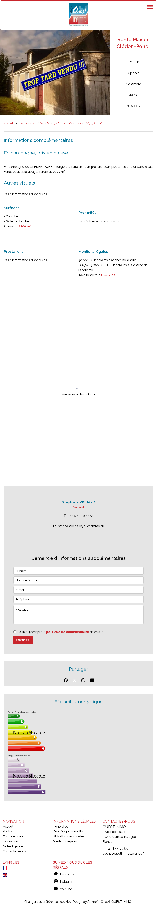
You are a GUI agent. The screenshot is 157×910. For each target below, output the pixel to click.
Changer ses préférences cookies (47, 902)
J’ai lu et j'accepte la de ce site (60, 632)
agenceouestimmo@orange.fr (124, 853)
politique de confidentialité (67, 632)
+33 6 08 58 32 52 (81, 516)
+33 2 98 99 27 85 (115, 848)
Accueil (8, 123)
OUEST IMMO (114, 826)
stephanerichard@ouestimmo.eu (81, 526)
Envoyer (23, 640)
